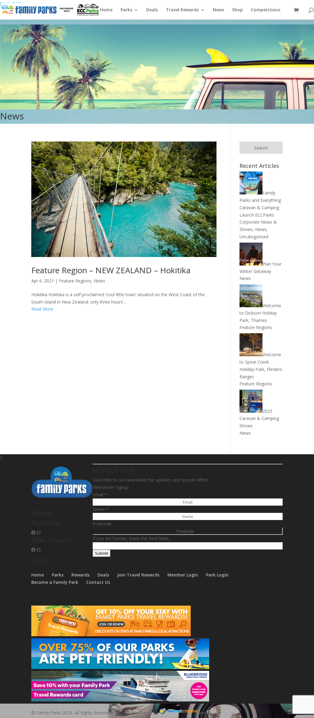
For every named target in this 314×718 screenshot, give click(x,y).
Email (100, 494)
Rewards (80, 575)
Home (106, 10)
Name (101, 509)
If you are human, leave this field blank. (131, 538)
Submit (101, 553)
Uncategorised (253, 237)
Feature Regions (75, 281)
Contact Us (98, 582)
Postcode (102, 524)
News (218, 10)
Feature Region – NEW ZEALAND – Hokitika (110, 270)
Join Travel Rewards (138, 575)
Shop (237, 10)
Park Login (217, 575)
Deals (152, 10)
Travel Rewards (182, 10)
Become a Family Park (54, 582)
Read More (42, 309)
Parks (126, 10)
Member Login (182, 575)
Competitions (265, 10)
